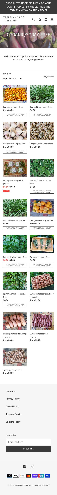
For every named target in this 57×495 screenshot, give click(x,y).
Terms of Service (14, 414)
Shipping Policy (13, 422)
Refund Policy (12, 406)
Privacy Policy (13, 398)
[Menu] (52, 19)
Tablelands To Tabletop (14, 19)
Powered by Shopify (41, 485)
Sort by (7, 74)
